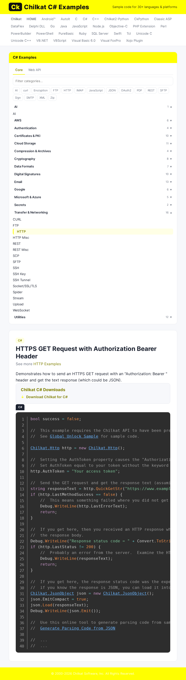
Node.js (98, 26)
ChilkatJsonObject (52, 593)
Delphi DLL (37, 26)
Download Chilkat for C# (47, 397)
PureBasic (66, 33)
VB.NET (42, 40)
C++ (95, 19)
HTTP (67, 90)
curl (25, 90)
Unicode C (144, 33)
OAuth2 (126, 90)
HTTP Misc (21, 237)
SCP (16, 256)
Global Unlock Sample (74, 436)
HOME (31, 19)
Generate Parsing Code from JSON (77, 628)
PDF (139, 90)
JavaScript (79, 26)
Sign (18, 97)
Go (52, 26)
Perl (163, 26)
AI (16, 90)
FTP (55, 90)
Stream (18, 298)
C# (85, 19)
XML (42, 97)
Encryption (41, 90)
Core (19, 70)
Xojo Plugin (134, 40)
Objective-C (118, 26)
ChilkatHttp (45, 448)
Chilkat (16, 19)
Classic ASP (163, 19)
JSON (112, 90)
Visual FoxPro (111, 40)
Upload (18, 304)
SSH (16, 268)
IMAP (80, 90)
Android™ (48, 19)
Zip (52, 97)
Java (63, 26)
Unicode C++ (21, 40)
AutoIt (65, 19)
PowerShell (44, 33)
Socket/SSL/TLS (25, 286)
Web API (34, 70)
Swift (118, 33)
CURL (17, 219)
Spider (18, 292)
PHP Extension (144, 26)
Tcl (129, 33)
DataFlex (17, 26)
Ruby (82, 33)
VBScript (59, 40)
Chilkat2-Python (116, 19)
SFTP (163, 90)
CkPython (141, 19)
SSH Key (19, 274)
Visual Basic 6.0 (83, 40)
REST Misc (21, 250)
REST (151, 90)
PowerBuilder (21, 33)
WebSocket (21, 310)
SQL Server (100, 33)
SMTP (30, 97)
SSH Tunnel (21, 280)
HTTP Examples (47, 364)
